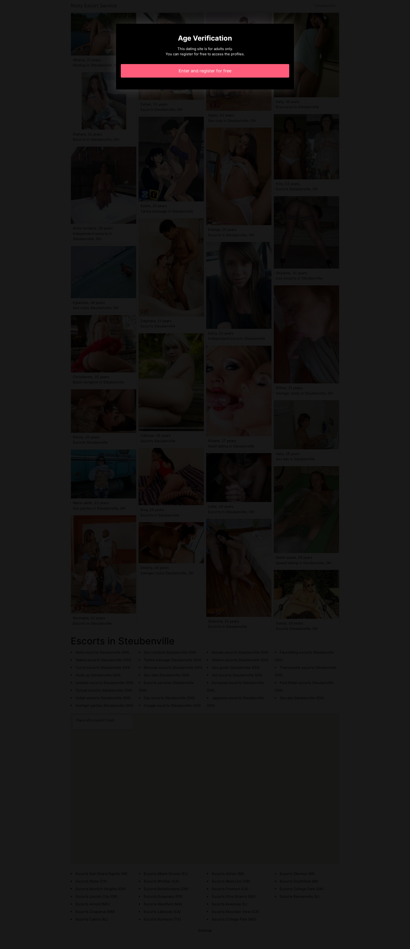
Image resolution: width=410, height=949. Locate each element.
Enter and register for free (205, 70)
